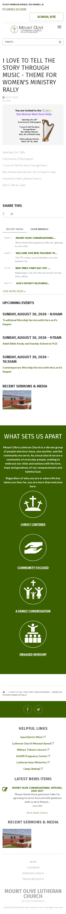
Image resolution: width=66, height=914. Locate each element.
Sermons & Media (33, 873)
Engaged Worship (33, 654)
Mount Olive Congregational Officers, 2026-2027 (37, 789)
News (33, 862)
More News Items (37, 812)
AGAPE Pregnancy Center (31, 756)
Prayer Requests (33, 879)
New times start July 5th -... (32, 268)
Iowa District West (31, 737)
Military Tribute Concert (31, 749)
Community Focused (33, 568)
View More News (13, 291)
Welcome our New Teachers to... (36, 253)
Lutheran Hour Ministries (32, 762)
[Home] (33, 29)
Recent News (16, 228)
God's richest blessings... (33, 283)
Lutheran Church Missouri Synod (31, 743)
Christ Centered (33, 524)
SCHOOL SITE (46, 17)
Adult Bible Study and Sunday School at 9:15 (30, 343)
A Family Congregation (33, 611)
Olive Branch (39, 229)
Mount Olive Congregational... (36, 237)
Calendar (33, 867)
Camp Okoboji (31, 768)
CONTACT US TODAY (16, 9)
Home (4, 692)
